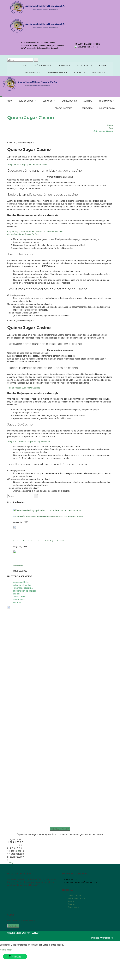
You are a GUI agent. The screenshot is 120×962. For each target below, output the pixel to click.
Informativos (31, 72)
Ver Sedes (13, 925)
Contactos (79, 72)
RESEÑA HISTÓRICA (56, 72)
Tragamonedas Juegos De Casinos (23, 387)
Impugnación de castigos (24, 590)
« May (10, 862)
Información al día (76, 898)
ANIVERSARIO (18, 565)
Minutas (16, 593)
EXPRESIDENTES (84, 65)
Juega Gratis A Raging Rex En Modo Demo (27, 164)
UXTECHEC (32, 932)
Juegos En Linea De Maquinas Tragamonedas (28, 441)
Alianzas (103, 65)
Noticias (71, 904)
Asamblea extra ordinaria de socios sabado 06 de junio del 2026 (38, 541)
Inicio (24, 65)
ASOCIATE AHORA (60, 828)
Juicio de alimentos (22, 584)
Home (110, 125)
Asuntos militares (21, 581)
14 (18, 850)
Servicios (63, 65)
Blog (111, 128)
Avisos (71, 901)
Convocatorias (74, 895)
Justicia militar (19, 596)
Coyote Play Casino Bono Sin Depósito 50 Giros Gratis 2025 (35, 231)
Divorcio (17, 602)
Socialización (19, 599)
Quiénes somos (41, 65)
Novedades (73, 907)
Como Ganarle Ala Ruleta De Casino (24, 234)
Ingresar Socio (99, 72)
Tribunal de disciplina (23, 587)
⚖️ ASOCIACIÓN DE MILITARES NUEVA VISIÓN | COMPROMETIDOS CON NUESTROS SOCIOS (48, 516)
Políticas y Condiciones (102, 937)
